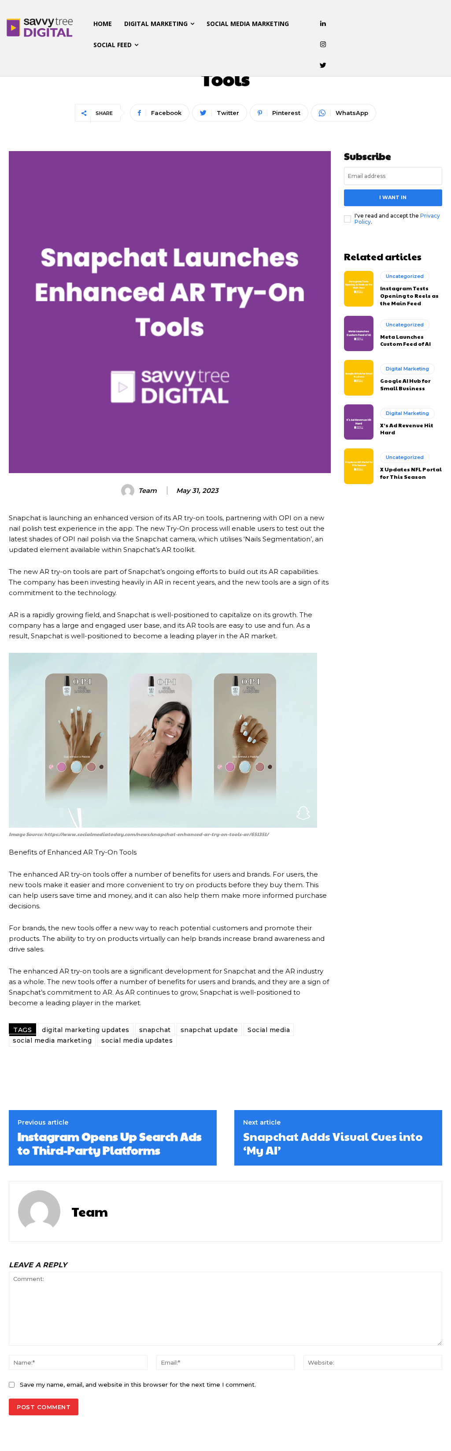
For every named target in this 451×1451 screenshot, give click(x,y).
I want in (393, 197)
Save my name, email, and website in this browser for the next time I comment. (138, 1384)
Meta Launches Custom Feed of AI (405, 340)
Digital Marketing (407, 369)
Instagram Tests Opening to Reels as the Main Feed (409, 296)
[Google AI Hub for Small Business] (358, 377)
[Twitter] (323, 65)
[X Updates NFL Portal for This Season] (358, 466)
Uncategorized (405, 276)
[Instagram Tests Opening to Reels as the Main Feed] (358, 288)
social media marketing (52, 1040)
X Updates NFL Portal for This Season (411, 473)
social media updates (137, 1040)
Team (147, 491)
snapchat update (209, 1030)
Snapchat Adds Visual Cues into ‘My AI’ (333, 1143)
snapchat (155, 1030)
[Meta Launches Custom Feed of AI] (358, 333)
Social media (269, 1030)
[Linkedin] (323, 23)
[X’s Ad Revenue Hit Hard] (358, 422)
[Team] (129, 490)
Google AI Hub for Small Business (405, 384)
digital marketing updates (85, 1030)
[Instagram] (323, 45)
